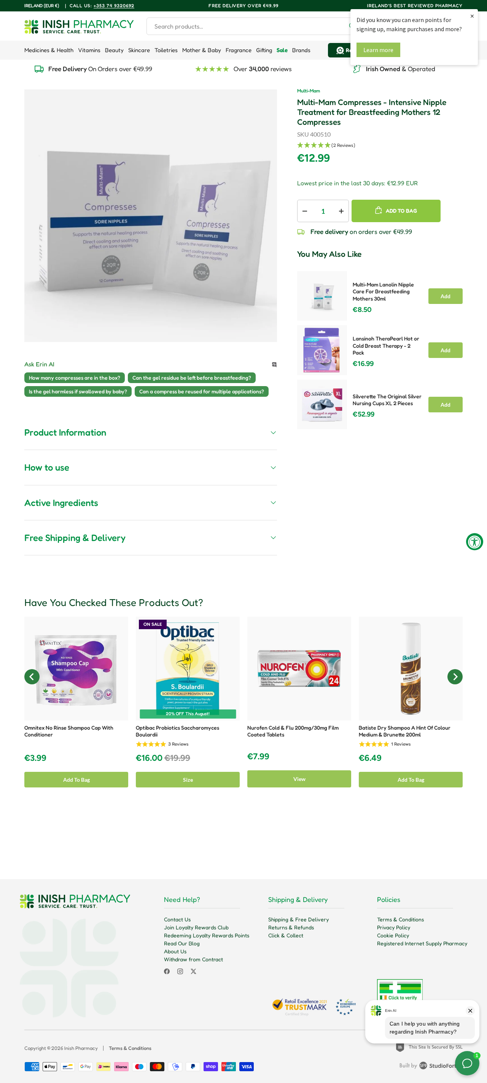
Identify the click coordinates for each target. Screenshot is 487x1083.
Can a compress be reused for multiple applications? (201, 391)
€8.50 (362, 309)
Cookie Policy (393, 935)
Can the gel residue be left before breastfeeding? (191, 377)
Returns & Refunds (291, 927)
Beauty (114, 50)
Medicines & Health (48, 50)
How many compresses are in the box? (74, 377)
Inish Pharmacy (81, 1048)
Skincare (139, 50)
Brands (301, 50)
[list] (150, 215)
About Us (175, 951)
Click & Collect (285, 935)
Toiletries (166, 50)
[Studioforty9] (431, 1067)
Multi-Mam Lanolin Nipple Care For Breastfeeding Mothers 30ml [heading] (383, 291)
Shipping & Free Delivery (298, 919)
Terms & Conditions (400, 919)
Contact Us (177, 919)
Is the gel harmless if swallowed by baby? (78, 391)
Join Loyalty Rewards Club (196, 927)
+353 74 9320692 (114, 5)
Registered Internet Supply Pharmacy (422, 943)
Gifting (264, 50)
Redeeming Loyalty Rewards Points (206, 935)
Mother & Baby (201, 50)
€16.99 (363, 363)
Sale (282, 50)
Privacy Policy (393, 927)
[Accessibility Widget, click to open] (474, 541)
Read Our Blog (182, 943)
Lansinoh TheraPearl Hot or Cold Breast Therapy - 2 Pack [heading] (386, 345)
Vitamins (89, 50)
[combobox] (254, 26)
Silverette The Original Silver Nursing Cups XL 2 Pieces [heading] (387, 400)
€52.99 (363, 414)
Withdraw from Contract (193, 959)
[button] (380, 145)
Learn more (378, 50)
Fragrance (238, 50)
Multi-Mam (308, 91)
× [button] (472, 16)
